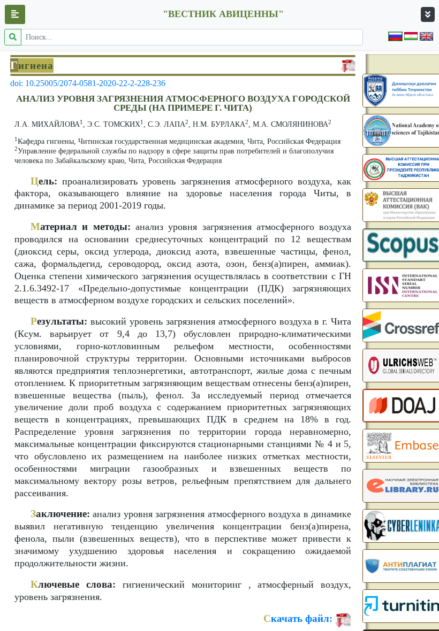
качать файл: (297, 618)
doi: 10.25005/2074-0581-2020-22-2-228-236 (87, 83)
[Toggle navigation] (428, 14)
